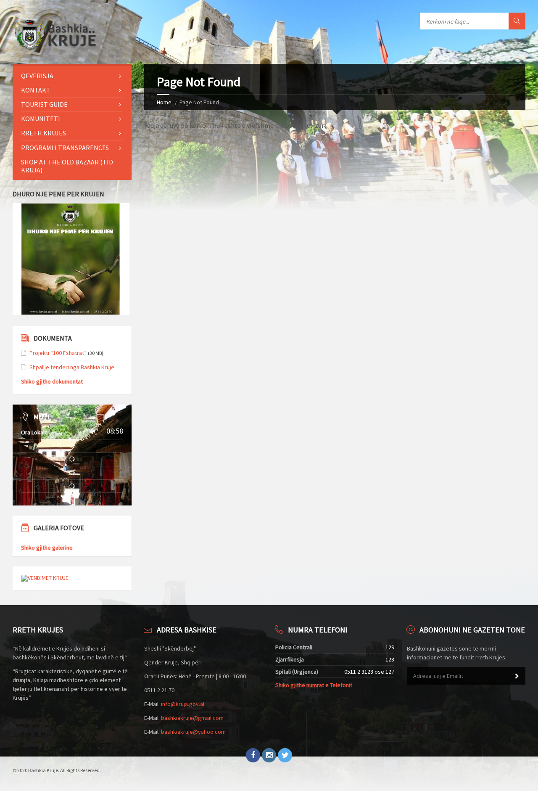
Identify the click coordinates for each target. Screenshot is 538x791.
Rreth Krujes (43, 133)
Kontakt (35, 90)
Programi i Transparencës (65, 147)
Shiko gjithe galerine (47, 547)
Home (164, 102)
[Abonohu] (517, 676)
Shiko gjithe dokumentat (52, 381)
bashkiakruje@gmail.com (192, 718)
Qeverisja (37, 75)
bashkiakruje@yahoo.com (193, 731)
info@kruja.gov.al (182, 704)
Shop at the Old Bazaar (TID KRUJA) (67, 166)
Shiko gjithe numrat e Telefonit (313, 685)
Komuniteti (40, 118)
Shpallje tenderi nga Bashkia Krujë (71, 367)
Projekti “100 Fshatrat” (58, 353)
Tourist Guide (44, 104)
